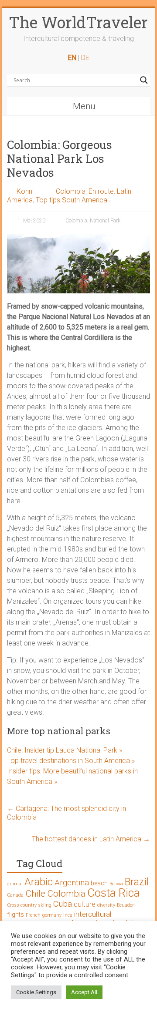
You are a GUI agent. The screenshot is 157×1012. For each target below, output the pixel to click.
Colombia (70, 191)
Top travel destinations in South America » (71, 760)
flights (15, 914)
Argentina (72, 883)
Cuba (62, 904)
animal (15, 884)
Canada (15, 895)
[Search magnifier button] (144, 80)
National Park (105, 221)
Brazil (137, 882)
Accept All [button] (84, 992)
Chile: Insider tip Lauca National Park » (64, 750)
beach (99, 883)
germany (51, 915)
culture (85, 904)
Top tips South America (71, 200)
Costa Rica (113, 892)
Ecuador (125, 905)
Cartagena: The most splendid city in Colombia (66, 812)
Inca (67, 915)
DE (85, 58)
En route (101, 191)
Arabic (38, 882)
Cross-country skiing (29, 905)
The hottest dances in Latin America (91, 839)
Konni (25, 191)
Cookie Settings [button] (36, 992)
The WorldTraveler (78, 22)
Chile (35, 893)
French (33, 915)
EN (72, 58)
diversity (106, 905)
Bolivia (116, 884)
